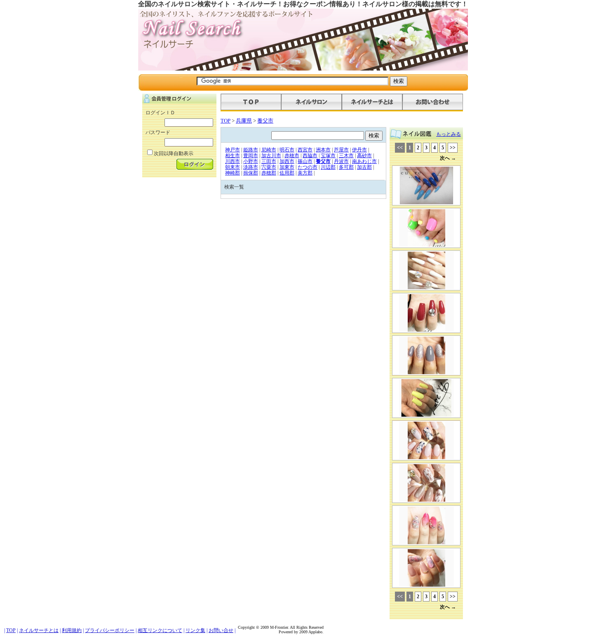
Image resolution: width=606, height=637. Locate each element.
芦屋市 (341, 150)
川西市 (232, 161)
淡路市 (250, 167)
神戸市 (232, 150)
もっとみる (448, 134)
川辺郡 (328, 167)
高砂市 (364, 155)
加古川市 (271, 155)
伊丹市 (359, 150)
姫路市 (250, 150)
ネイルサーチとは (39, 630)
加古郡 (364, 167)
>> (453, 148)
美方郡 (305, 173)
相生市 (232, 155)
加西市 (287, 161)
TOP (225, 121)
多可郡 (346, 167)
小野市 (250, 161)
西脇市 (310, 155)
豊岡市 (250, 155)
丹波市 (341, 161)
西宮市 (305, 150)
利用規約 (72, 630)
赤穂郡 (268, 173)
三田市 (268, 161)
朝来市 (232, 167)
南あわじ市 (364, 161)
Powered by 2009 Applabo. (301, 632)
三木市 (346, 155)
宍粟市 (268, 167)
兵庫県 (244, 121)
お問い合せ (221, 630)
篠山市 (305, 161)
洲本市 (323, 150)
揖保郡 (250, 173)
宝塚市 (328, 155)
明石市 (287, 150)
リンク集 (195, 630)
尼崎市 (268, 150)
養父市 (265, 121)
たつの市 (307, 167)
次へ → (448, 158)
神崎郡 (232, 173)
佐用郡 (287, 173)
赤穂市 (291, 155)
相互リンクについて (160, 630)
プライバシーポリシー (109, 630)
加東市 (287, 167)
